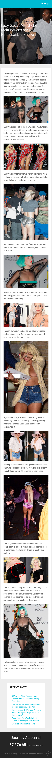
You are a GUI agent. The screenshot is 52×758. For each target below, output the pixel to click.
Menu (44, 4)
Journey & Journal (26, 737)
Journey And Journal (34, 754)
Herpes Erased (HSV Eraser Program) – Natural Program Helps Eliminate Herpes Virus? (26, 712)
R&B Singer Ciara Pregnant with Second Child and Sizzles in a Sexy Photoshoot (25, 698)
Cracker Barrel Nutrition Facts (23, 724)
